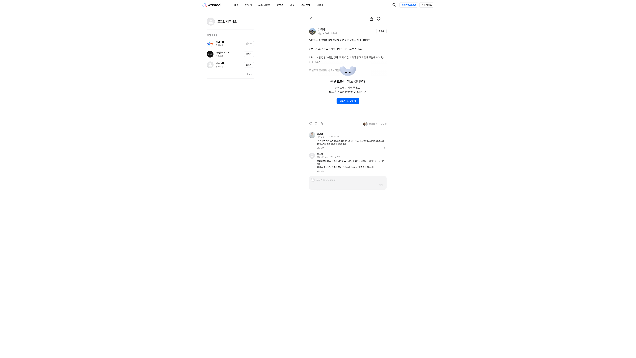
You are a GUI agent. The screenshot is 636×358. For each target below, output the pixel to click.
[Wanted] (216, 5)
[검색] (394, 5)
